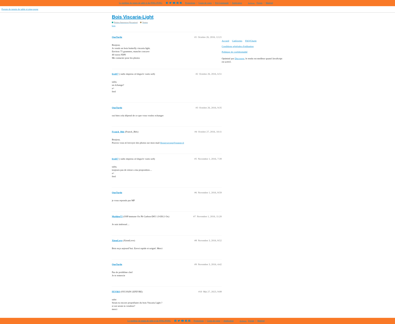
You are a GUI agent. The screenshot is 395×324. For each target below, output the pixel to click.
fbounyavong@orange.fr (172, 143)
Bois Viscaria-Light (133, 16)
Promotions (190, 3)
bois (113, 26)
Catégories (237, 41)
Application (237, 3)
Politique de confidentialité (234, 52)
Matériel (269, 3)
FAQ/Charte (251, 41)
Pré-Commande (222, 3)
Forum (259, 3)
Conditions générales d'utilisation (238, 46)
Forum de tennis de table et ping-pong (20, 9)
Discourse (239, 58)
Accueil (225, 41)
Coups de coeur (205, 3)
